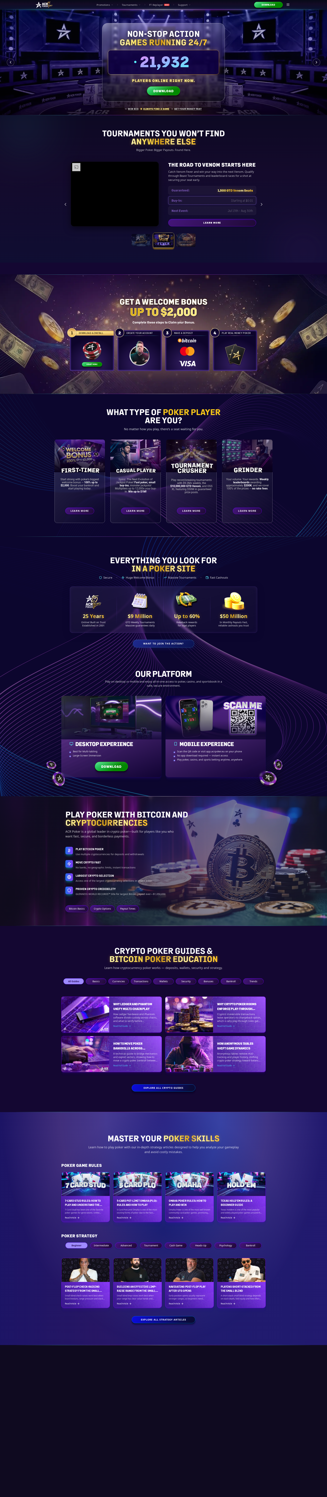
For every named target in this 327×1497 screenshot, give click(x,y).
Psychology (225, 1245)
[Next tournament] (261, 206)
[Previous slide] (10, 62)
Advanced (126, 1245)
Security (186, 981)
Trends (253, 981)
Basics (96, 981)
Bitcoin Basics (77, 908)
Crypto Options (102, 908)
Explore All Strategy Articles (163, 1319)
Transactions (141, 981)
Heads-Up (200, 1245)
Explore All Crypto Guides (164, 1087)
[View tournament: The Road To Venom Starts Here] (163, 244)
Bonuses (208, 981)
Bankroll (231, 981)
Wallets (163, 981)
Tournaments (129, 4)
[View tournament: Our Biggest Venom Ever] (186, 244)
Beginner (76, 1245)
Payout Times (127, 908)
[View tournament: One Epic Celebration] (141, 244)
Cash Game (175, 1245)
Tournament (151, 1245)
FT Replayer (159, 4)
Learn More (229, 227)
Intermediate (101, 1245)
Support (183, 4)
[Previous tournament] (65, 206)
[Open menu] (288, 4)
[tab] (131, 109)
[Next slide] (316, 62)
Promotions (103, 4)
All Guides (73, 981)
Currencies (118, 981)
